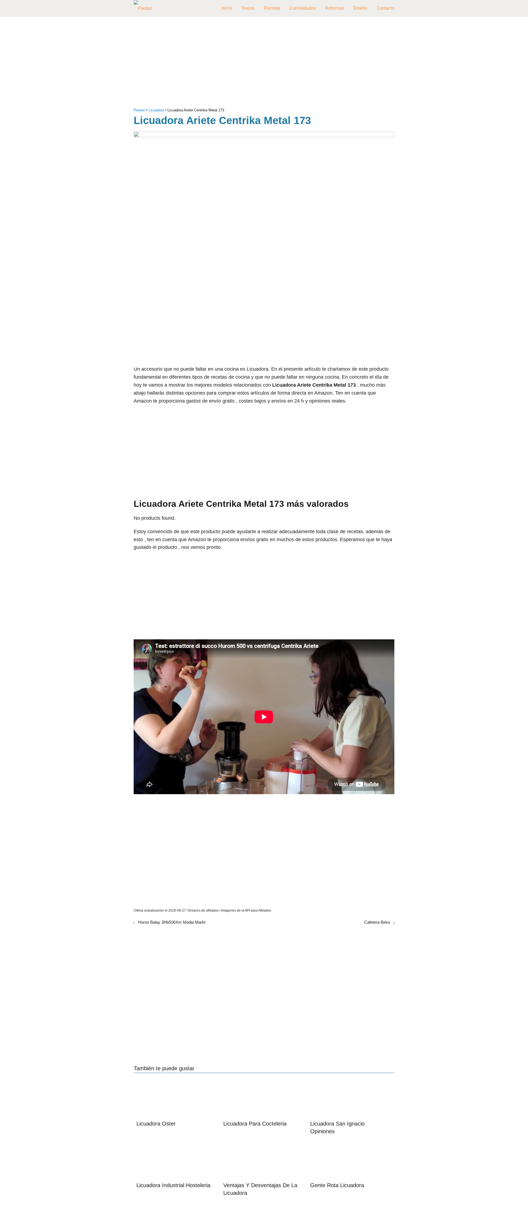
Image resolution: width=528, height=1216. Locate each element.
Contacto (385, 8)
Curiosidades (303, 8)
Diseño (360, 8)
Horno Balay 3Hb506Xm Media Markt (171, 922)
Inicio (227, 8)
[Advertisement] (264, 63)
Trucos (248, 8)
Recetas (272, 8)
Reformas (334, 8)
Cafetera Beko (377, 922)
